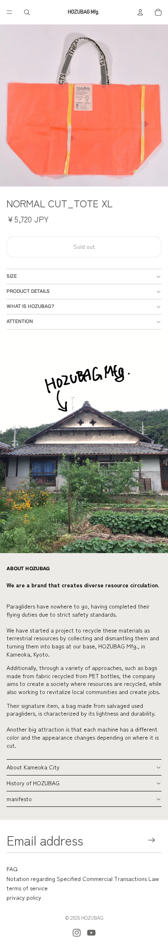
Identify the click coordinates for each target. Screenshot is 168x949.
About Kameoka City (33, 767)
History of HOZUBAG (33, 783)
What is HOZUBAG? (30, 306)
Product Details (28, 291)
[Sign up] (151, 840)
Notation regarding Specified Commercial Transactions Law (83, 878)
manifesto (19, 799)
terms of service (27, 888)
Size (12, 276)
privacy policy (24, 897)
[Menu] (9, 12)
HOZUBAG (92, 917)
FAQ (12, 869)
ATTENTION (20, 321)
